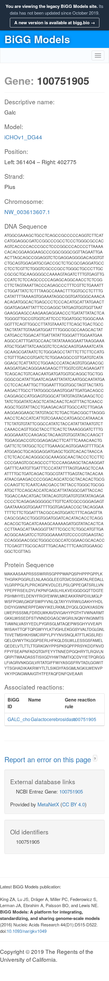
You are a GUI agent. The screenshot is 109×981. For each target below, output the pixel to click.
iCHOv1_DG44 (23, 137)
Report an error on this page (48, 759)
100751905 (71, 791)
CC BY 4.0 (73, 804)
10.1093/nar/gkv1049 (27, 931)
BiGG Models (37, 38)
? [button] (95, 758)
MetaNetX (48, 804)
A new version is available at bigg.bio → (54, 22)
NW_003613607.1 (27, 212)
